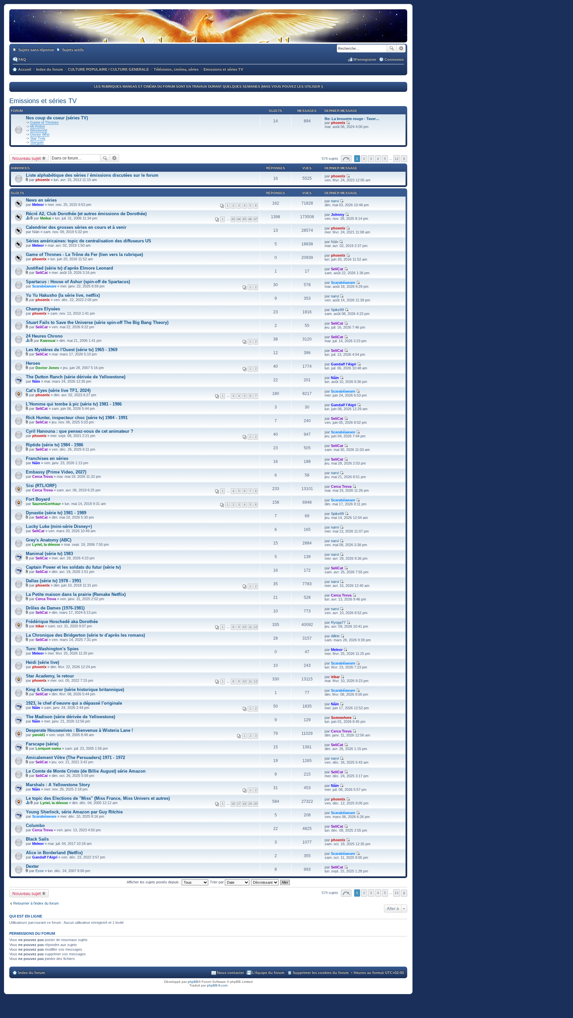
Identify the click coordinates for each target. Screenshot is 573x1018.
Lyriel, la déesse (46, 544)
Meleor (38, 205)
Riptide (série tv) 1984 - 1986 (54, 444)
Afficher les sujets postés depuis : (154, 882)
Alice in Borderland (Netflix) (54, 852)
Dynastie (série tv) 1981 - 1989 (56, 512)
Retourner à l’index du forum (36, 903)
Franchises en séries (47, 458)
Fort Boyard (38, 499)
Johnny (337, 215)
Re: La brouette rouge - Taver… (352, 119)
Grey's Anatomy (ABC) (48, 540)
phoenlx (338, 123)
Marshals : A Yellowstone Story (58, 784)
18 (244, 803)
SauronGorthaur (46, 504)
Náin (36, 381)
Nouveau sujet (26, 158)
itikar (39, 626)
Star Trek (37, 138)
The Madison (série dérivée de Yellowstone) (70, 716)
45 (244, 219)
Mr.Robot (37, 126)
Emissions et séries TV (43, 100)
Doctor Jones (47, 368)
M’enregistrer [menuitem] (364, 59)
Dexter (32, 866)
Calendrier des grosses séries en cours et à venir (76, 227)
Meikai (45, 218)
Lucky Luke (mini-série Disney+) (59, 526)
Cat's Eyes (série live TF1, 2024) (58, 390)
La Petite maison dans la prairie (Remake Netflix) (76, 594)
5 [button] (385, 158)
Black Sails (37, 839)
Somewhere (341, 718)
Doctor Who (39, 134)
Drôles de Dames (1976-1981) (55, 607)
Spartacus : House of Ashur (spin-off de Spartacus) (78, 281)
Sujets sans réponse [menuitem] (36, 50)
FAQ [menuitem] (22, 59)
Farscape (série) (42, 743)
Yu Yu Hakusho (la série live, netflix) (63, 295)
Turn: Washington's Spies (52, 648)
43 (233, 219)
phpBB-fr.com (217, 985)
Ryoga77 (338, 622)
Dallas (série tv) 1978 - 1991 (53, 580)
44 (238, 219)
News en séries (41, 200)
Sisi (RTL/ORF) (41, 485)
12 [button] (397, 158)
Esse (39, 871)
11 (250, 627)
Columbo (35, 825)
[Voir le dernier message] (348, 123)
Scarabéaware (44, 286)
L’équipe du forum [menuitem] (268, 973)
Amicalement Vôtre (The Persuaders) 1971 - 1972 (75, 757)
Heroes (33, 363)
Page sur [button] (346, 158)
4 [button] (378, 158)
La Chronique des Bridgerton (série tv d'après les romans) (85, 635)
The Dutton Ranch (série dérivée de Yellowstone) (75, 376)
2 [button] (364, 158)
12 (255, 627)
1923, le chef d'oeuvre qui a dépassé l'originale (74, 703)
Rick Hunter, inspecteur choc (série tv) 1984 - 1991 (77, 417)
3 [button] (371, 158)
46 (250, 219)
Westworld (38, 130)
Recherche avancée (401, 48)
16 (233, 803)
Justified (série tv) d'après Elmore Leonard (69, 268)
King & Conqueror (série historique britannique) (75, 689)
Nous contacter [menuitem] (230, 973)
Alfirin (335, 636)
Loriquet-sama (48, 748)
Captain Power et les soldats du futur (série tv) (73, 567)
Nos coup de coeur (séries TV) (57, 117)
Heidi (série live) (42, 662)
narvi (335, 201)
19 (250, 803)
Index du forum (31, 973)
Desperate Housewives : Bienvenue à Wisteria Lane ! (79, 730)
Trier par (217, 882)
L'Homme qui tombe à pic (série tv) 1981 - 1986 (74, 404)
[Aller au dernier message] (348, 176)
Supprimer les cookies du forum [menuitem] (321, 973)
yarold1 (38, 735)
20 (255, 803)
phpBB (193, 982)
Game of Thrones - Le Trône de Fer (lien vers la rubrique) (84, 254)
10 (244, 627)
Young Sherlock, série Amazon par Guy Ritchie (74, 811)
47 (255, 219)
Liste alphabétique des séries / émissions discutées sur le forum (92, 175)
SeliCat (41, 273)
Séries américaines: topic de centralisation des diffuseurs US (88, 240)
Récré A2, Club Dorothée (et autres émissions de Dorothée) (86, 213)
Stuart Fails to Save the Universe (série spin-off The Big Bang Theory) (97, 322)
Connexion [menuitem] (394, 59)
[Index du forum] (208, 36)
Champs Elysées (43, 308)
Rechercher (392, 48)
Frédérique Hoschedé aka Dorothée (62, 621)
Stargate (37, 142)
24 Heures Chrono (44, 336)
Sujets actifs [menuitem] (73, 50)
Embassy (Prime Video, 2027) (56, 472)
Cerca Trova (42, 476)
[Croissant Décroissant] (265, 882)
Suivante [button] (404, 158)
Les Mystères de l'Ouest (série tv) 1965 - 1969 (71, 349)
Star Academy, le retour (50, 675)
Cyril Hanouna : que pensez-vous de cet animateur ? (79, 431)
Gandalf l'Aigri (343, 364)
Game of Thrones (44, 122)
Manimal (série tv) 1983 (49, 553)
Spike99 (337, 310)
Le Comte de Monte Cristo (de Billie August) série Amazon (86, 771)
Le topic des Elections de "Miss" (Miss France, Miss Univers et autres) (98, 798)
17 (238, 803)
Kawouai (47, 341)
